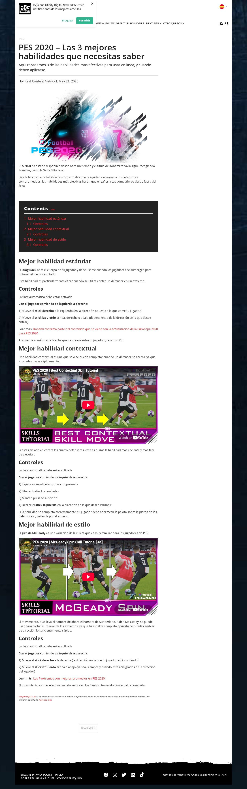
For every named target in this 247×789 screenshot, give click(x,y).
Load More (88, 728)
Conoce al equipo (69, 778)
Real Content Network (41, 81)
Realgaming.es (208, 775)
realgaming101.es (27, 696)
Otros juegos (172, 23)
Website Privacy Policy (36, 774)
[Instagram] (115, 775)
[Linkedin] (133, 775)
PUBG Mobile (135, 23)
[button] (227, 23)
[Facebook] (106, 775)
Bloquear (67, 20)
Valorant (118, 23)
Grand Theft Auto (96, 23)
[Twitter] (124, 775)
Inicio (59, 774)
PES (21, 39)
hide (53, 209)
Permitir (84, 20)
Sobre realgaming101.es (37, 778)
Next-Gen (152, 23)
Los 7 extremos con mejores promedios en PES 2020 (69, 678)
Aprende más (45, 699)
